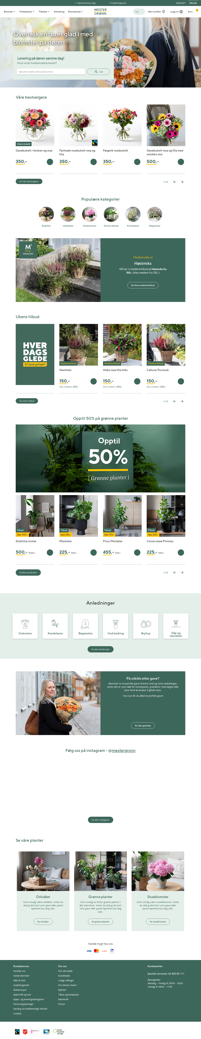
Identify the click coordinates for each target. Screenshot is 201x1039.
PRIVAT (193, 3)
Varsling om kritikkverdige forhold (30, 1008)
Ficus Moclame (112, 541)
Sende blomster (21, 975)
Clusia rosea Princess (160, 541)
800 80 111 (178, 973)
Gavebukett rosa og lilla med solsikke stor (165, 152)
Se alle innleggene (100, 820)
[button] (176, 11)
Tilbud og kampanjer (68, 994)
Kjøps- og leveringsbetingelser (28, 999)
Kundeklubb (64, 975)
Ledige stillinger (66, 980)
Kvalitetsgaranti (118, 3)
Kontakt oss (19, 970)
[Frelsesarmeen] (25, 1031)
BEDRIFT (181, 3)
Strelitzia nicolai (26, 541)
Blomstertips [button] (74, 11)
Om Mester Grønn (67, 985)
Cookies (17, 1013)
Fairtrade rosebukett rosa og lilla (77, 152)
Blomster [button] (8, 11)
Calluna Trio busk (158, 370)
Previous (174, 182)
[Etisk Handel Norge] (58, 1032)
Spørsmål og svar (22, 994)
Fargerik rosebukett (115, 150)
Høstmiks (65, 370)
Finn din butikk (65, 970)
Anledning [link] (59, 11)
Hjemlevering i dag (86, 3)
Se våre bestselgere (29, 181)
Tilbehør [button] (43, 11)
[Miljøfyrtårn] (46, 1032)
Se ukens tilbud (26, 401)
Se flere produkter (28, 572)
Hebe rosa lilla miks (115, 370)
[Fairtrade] (17, 1031)
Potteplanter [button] (26, 11)
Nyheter (62, 989)
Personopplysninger (23, 1003)
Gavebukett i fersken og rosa (34, 150)
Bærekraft (63, 999)
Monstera (65, 541)
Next (182, 182)
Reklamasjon (20, 989)
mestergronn (124, 750)
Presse (61, 1003)
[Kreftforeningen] (35, 1032)
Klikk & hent (19, 980)
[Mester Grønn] (100, 11)
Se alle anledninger (100, 649)
